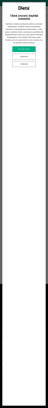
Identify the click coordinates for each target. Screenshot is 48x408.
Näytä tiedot (24, 56)
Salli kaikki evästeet (24, 49)
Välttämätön (24, 64)
